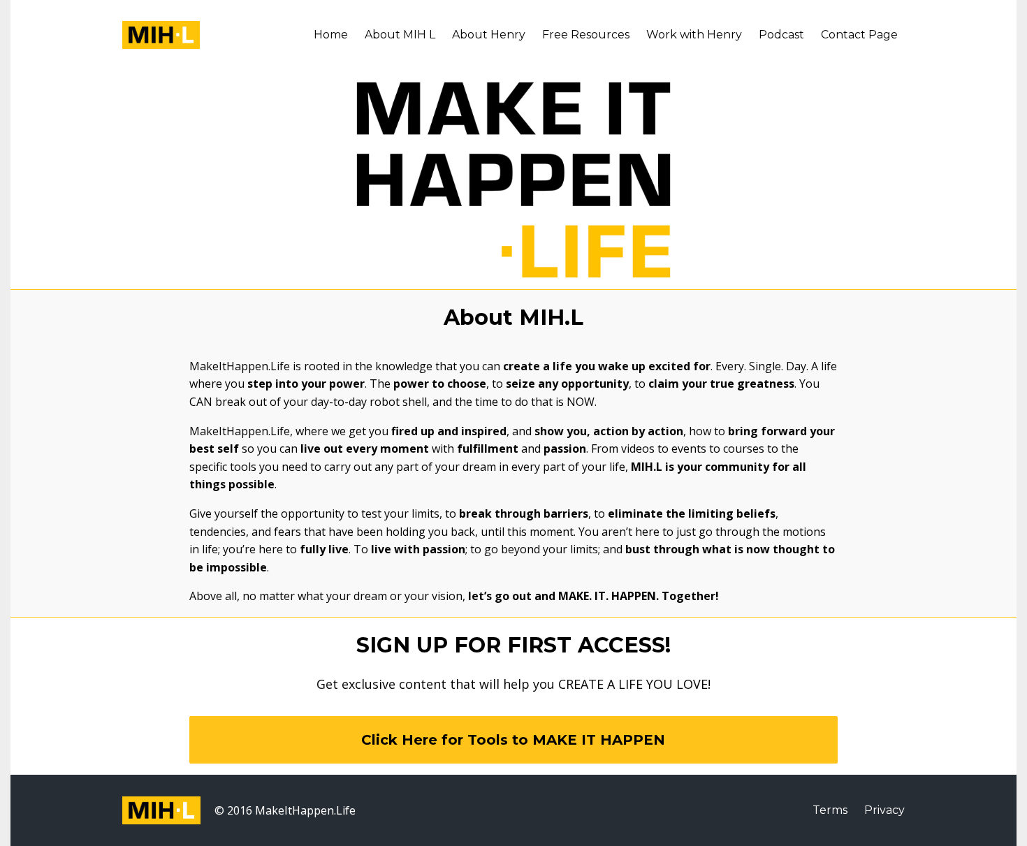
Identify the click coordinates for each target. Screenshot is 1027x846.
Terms (830, 810)
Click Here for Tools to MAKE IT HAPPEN (513, 739)
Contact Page (859, 34)
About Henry (488, 34)
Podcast (781, 34)
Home (331, 34)
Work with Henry (694, 34)
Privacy (884, 810)
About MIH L (400, 34)
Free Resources (585, 34)
